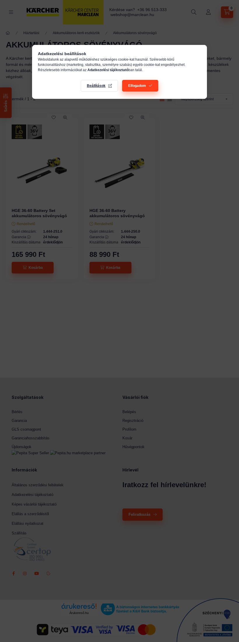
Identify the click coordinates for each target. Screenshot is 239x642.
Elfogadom (137, 86)
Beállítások (96, 86)
